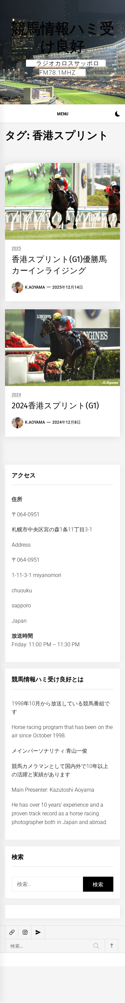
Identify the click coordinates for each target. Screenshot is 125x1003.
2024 (16, 395)
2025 (16, 248)
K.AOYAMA (35, 287)
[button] (117, 115)
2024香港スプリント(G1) (55, 405)
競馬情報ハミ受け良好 (62, 37)
